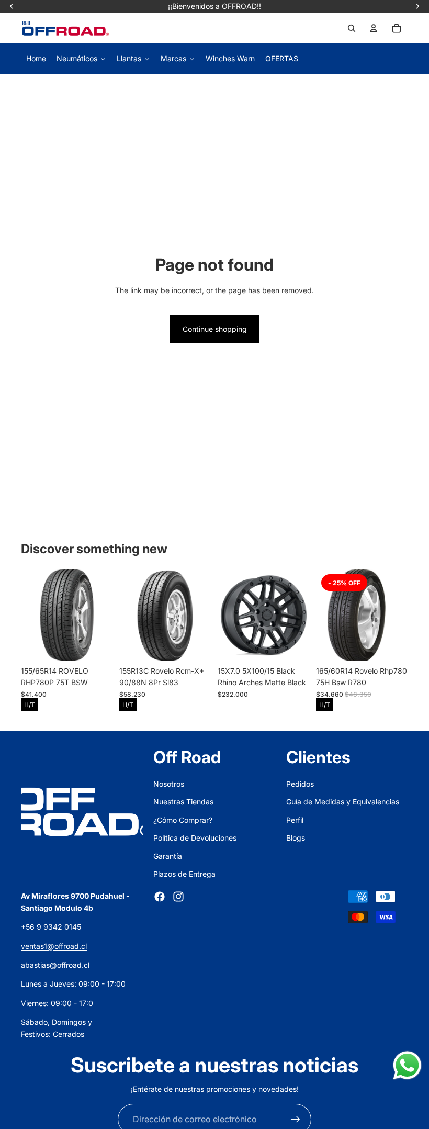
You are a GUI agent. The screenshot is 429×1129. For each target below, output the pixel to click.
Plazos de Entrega (184, 873)
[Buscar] (351, 28)
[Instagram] (178, 896)
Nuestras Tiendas (183, 801)
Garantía (167, 856)
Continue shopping (215, 329)
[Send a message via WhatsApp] (407, 1065)
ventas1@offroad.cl (54, 946)
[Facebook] (159, 896)
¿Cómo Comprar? (182, 819)
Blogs (295, 837)
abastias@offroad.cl (55, 964)
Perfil (294, 819)
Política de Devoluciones (194, 837)
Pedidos (300, 783)
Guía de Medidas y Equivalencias (342, 801)
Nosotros (168, 783)
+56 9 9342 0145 (51, 926)
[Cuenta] (373, 28)
